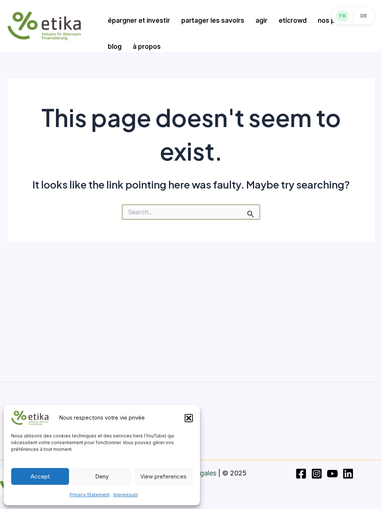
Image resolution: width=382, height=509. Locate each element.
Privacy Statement (90, 494)
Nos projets (336, 20)
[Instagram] (316, 473)
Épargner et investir (139, 20)
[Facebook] (301, 473)
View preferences (163, 476)
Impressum (125, 494)
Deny (102, 476)
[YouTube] (332, 473)
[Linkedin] (348, 473)
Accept (40, 476)
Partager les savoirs (212, 20)
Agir (261, 20)
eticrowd (293, 20)
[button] (188, 418)
